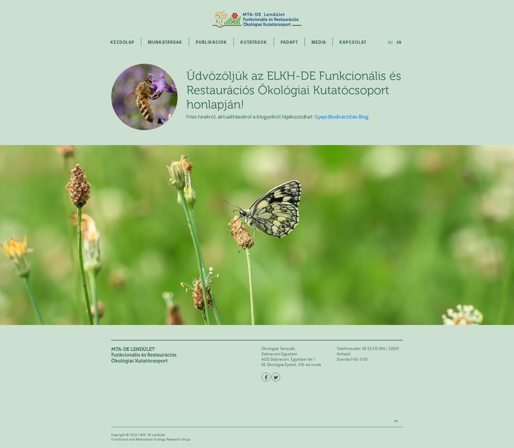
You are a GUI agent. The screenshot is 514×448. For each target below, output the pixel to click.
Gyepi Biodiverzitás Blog (342, 117)
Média (318, 43)
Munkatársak (165, 43)
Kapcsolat (352, 43)
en (399, 43)
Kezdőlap (122, 43)
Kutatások (253, 43)
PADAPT (289, 43)
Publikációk (211, 43)
